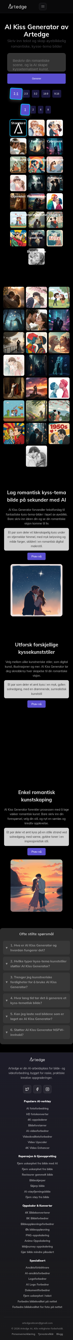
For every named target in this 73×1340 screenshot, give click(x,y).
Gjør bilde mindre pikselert (37, 1252)
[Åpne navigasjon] (43, 6)
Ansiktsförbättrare (37, 1267)
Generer (36, 78)
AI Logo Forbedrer (37, 1284)
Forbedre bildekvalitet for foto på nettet (37, 1307)
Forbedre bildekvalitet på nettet (37, 1301)
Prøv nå (36, 556)
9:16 (56, 93)
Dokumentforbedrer (37, 1290)
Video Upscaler (37, 1142)
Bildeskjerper (37, 1180)
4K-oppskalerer (37, 1119)
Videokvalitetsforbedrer (37, 1136)
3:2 (35, 93)
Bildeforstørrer (37, 1125)
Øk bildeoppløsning (37, 1229)
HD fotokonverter (37, 1114)
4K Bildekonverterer (37, 1212)
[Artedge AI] (17, 6)
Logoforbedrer (37, 1278)
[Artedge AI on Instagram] (47, 1089)
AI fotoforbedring (37, 1108)
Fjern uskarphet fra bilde (37, 1169)
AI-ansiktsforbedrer (37, 1273)
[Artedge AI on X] (27, 1089)
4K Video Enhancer (37, 1147)
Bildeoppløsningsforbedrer (37, 1224)
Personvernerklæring (23, 1334)
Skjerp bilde (37, 1185)
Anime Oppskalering (37, 1240)
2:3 (26, 93)
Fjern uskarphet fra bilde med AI (37, 1163)
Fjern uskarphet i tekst (37, 1295)
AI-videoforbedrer (37, 1130)
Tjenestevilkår (46, 1334)
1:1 (16, 93)
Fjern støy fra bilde (37, 1197)
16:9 (45, 93)
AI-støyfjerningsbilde (37, 1191)
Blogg (59, 1334)
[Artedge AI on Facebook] (37, 1089)
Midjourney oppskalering (37, 1246)
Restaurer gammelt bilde (37, 1174)
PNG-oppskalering (37, 1235)
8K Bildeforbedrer (37, 1218)
